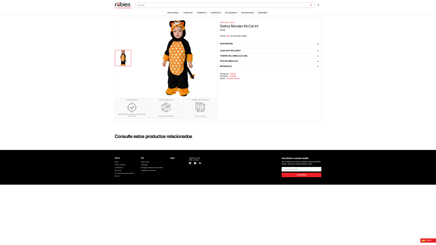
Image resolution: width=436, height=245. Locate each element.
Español (428, 240)
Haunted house (232, 78)
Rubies (233, 74)
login (228, 36)
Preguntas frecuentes (148, 170)
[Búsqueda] (312, 5)
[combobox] (225, 5)
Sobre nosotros (120, 165)
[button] (318, 5)
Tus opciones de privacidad (124, 173)
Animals (232, 76)
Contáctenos (119, 168)
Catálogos (144, 165)
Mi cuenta (118, 170)
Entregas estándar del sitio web (152, 168)
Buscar (117, 176)
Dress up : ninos (227, 22)
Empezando (145, 162)
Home (117, 162)
